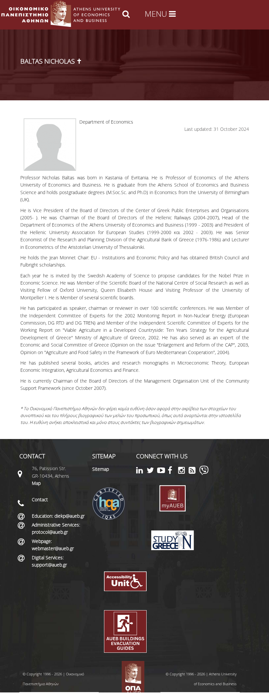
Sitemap (100, 469)
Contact (40, 499)
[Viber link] (204, 473)
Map (36, 483)
